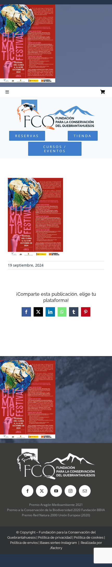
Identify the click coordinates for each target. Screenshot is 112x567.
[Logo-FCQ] (56, 102)
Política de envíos (24, 543)
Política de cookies (88, 537)
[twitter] (42, 491)
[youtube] (56, 491)
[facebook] (27, 491)
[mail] (85, 491)
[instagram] (70, 491)
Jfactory (56, 548)
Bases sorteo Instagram (58, 543)
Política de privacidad (55, 537)
